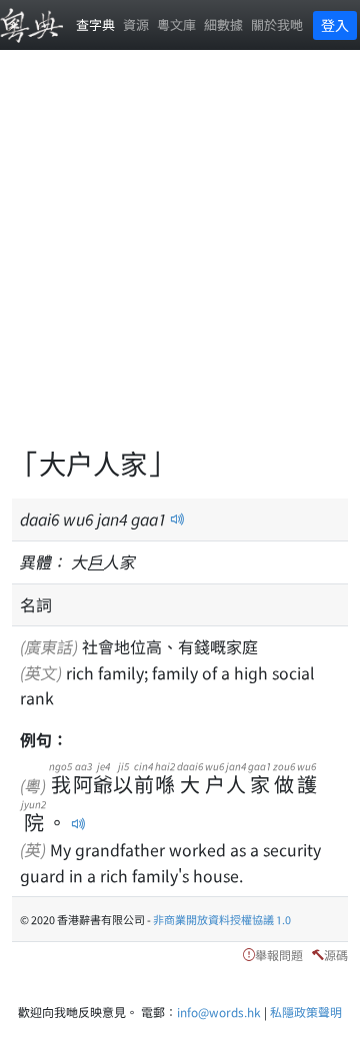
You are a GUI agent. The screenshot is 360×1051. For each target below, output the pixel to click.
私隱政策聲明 (306, 1011)
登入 (335, 25)
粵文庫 (176, 24)
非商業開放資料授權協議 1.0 (222, 919)
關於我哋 (277, 24)
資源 (136, 24)
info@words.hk (219, 1011)
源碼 (336, 954)
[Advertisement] (180, 260)
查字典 (95, 24)
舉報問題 (279, 954)
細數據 (223, 24)
